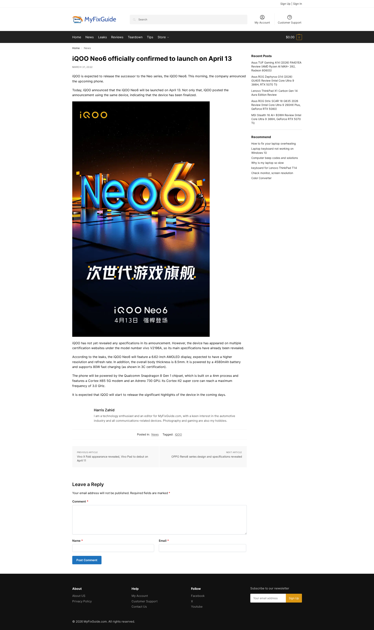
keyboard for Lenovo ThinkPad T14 (274, 167)
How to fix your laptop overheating (273, 143)
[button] (294, 37)
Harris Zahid (104, 410)
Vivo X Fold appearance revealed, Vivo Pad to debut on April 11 (112, 458)
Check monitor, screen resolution (272, 173)
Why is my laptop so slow (267, 162)
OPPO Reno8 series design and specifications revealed (206, 456)
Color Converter (261, 178)
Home (76, 48)
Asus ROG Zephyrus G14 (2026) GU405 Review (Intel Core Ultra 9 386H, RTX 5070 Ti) (272, 80)
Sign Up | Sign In (291, 3)
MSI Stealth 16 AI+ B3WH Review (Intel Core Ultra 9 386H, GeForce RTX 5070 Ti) (276, 119)
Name (77, 541)
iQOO (178, 434)
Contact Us (139, 606)
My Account (262, 22)
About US (78, 596)
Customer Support (289, 22)
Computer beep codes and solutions (274, 157)
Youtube (197, 606)
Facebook (198, 596)
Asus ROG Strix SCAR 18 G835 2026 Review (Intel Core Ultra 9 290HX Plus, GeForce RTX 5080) (276, 105)
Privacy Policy (82, 601)
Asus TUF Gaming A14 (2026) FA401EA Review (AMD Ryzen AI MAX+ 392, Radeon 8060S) (276, 66)
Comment (80, 501)
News (155, 434)
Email (164, 541)
